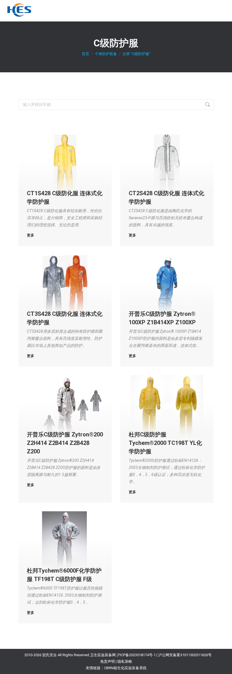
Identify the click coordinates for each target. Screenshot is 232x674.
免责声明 (107, 661)
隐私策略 (124, 661)
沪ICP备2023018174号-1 (136, 655)
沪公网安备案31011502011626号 (185, 655)
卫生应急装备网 (103, 655)
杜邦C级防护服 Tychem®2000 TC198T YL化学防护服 (165, 443)
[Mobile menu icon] (221, 11)
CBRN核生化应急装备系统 (125, 668)
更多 (30, 235)
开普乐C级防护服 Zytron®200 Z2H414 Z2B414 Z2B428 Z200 (65, 443)
